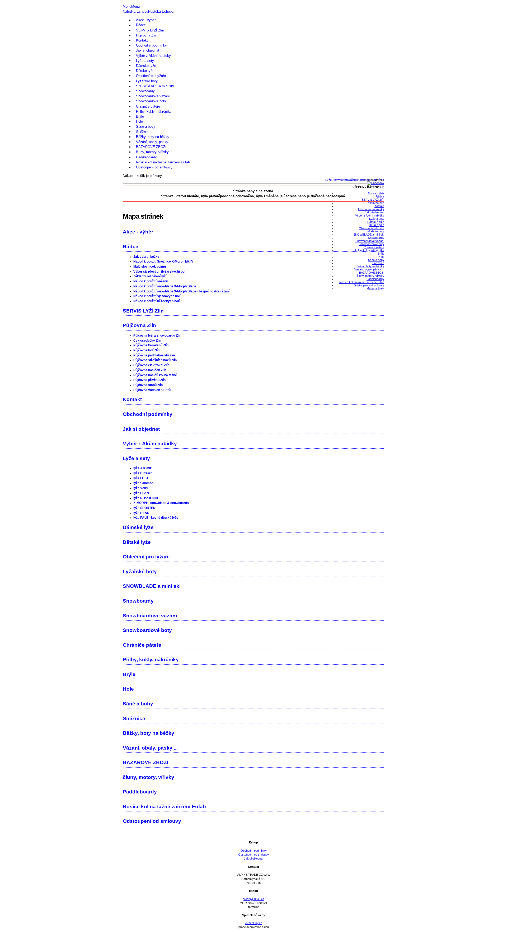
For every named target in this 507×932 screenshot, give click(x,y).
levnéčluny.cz (253, 923)
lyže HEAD (141, 513)
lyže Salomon (143, 483)
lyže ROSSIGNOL (146, 498)
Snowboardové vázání (153, 96)
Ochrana (364, 179)
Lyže (328, 179)
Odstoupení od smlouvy (154, 167)
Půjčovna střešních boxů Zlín (155, 360)
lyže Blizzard (142, 473)
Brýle (140, 116)
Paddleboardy (146, 157)
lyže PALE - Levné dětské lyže (155, 518)
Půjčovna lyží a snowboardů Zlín (157, 335)
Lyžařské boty (147, 81)
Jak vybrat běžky (146, 257)
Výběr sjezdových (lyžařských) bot (159, 271)
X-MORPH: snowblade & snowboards (161, 503)
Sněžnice (143, 132)
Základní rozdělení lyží (149, 276)
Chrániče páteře (148, 106)
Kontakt (142, 40)
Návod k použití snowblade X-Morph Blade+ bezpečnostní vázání (181, 291)
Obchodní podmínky (151, 45)
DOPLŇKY (377, 179)
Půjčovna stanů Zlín (148, 385)
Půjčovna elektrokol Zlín (151, 365)
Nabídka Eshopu (135, 11)
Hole (139, 121)
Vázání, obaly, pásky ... (154, 142)
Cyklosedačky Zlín (147, 340)
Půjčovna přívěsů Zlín (149, 380)
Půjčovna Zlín (146, 35)
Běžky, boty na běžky (152, 137)
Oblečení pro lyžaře (151, 76)
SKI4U (253, 2)
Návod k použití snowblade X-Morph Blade (164, 286)
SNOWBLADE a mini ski (155, 86)
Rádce (141, 25)
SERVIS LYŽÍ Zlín (150, 30)
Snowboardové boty (151, 101)
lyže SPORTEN (144, 508)
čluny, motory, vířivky (152, 152)
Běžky (353, 179)
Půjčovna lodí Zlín (146, 350)
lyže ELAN (141, 493)
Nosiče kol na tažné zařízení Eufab (163, 162)
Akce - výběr (146, 20)
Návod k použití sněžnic (151, 281)
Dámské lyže (146, 66)
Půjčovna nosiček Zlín (149, 370)
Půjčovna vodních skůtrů (152, 390)
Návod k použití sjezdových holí (156, 296)
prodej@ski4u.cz (253, 899)
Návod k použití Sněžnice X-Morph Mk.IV (163, 261)
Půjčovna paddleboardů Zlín (154, 355)
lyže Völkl (140, 488)
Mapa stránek (375, 288)
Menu (127, 6)
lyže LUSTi (141, 478)
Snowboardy (145, 91)
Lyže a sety (145, 61)
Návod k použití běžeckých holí (156, 301)
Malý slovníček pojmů (149, 266)
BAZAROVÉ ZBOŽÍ (151, 147)
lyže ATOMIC (142, 468)
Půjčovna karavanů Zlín (150, 345)
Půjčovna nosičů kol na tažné (155, 375)
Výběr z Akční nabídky (153, 56)
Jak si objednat (147, 50)
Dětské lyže (145, 71)
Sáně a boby (145, 126)
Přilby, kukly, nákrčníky (154, 111)
